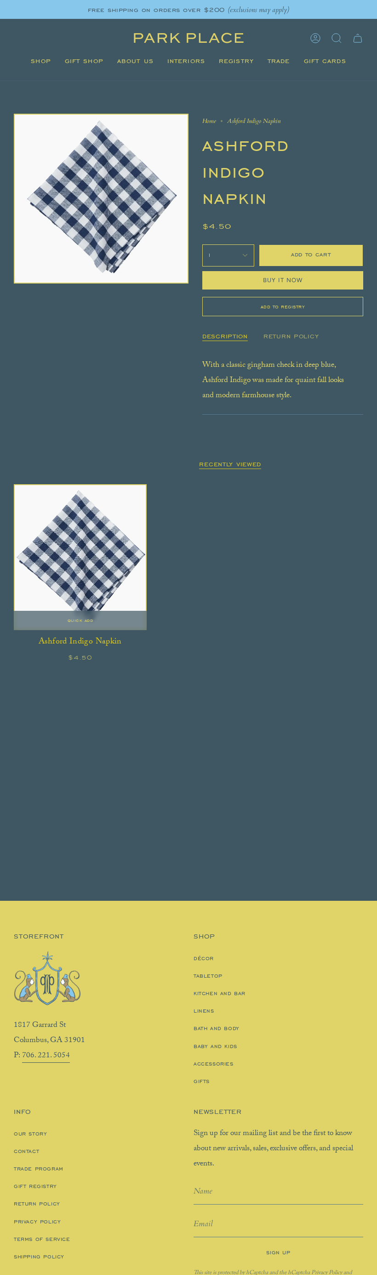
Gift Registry (35, 1186)
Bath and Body (217, 1028)
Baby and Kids (215, 1046)
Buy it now (283, 280)
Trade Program (38, 1168)
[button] (40, 61)
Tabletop (208, 975)
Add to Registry (283, 306)
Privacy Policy (37, 1221)
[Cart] (357, 38)
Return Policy (37, 1203)
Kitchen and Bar (220, 993)
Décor (204, 958)
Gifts (202, 1081)
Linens (204, 1010)
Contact (26, 1151)
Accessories (214, 1063)
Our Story (30, 1133)
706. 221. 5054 (46, 1056)
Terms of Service (42, 1239)
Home (209, 121)
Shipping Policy (39, 1256)
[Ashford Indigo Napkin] (80, 557)
